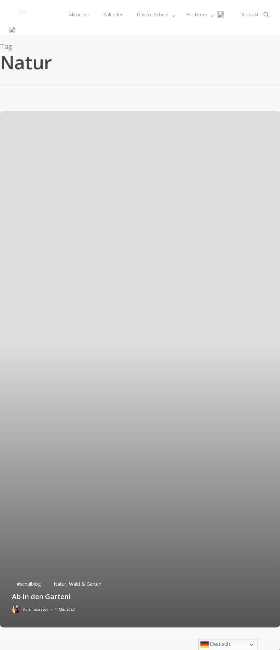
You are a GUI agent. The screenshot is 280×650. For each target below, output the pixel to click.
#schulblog (29, 584)
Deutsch (219, 644)
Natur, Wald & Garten (77, 584)
